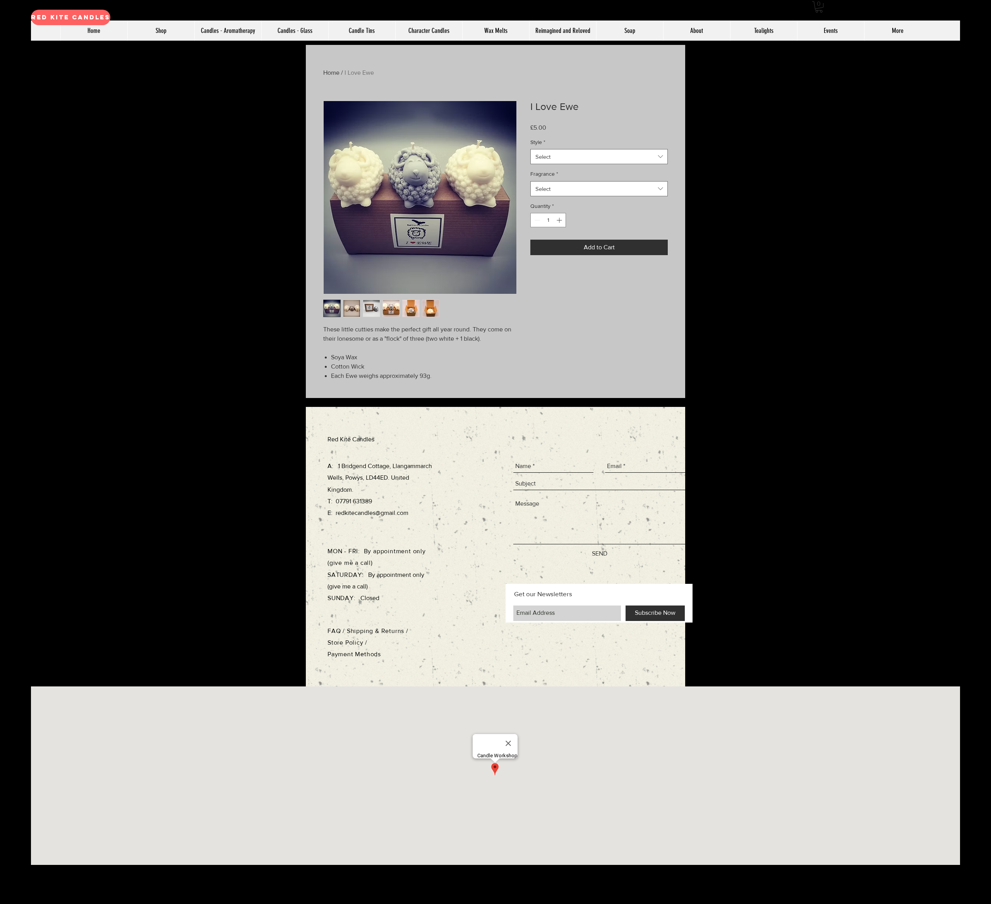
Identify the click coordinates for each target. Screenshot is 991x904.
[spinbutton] (548, 220)
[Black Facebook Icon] (976, 429)
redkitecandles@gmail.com (372, 512)
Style (537, 142)
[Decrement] (536, 220)
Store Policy (346, 642)
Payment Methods (354, 654)
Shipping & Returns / (377, 631)
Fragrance (544, 174)
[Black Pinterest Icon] (976, 474)
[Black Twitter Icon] (976, 459)
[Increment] (560, 220)
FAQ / (337, 631)
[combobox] (599, 156)
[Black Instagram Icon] (976, 444)
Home (331, 72)
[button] (819, 6)
